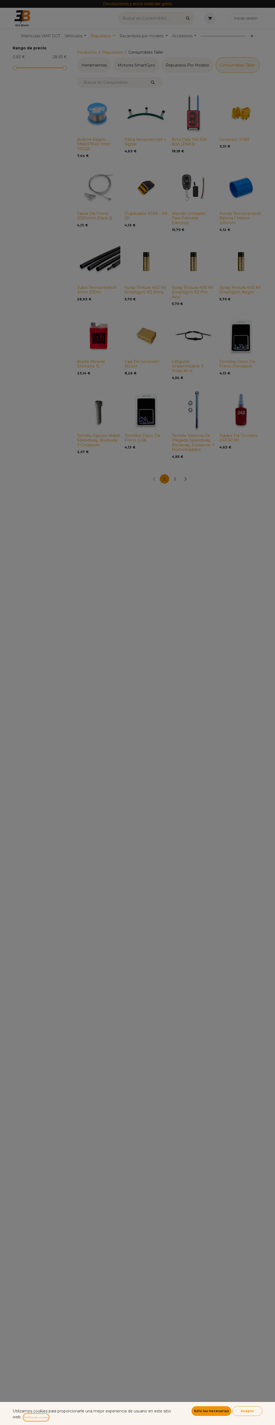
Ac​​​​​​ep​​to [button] (247, 1411)
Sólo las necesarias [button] (211, 1411)
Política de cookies (36, 1417)
